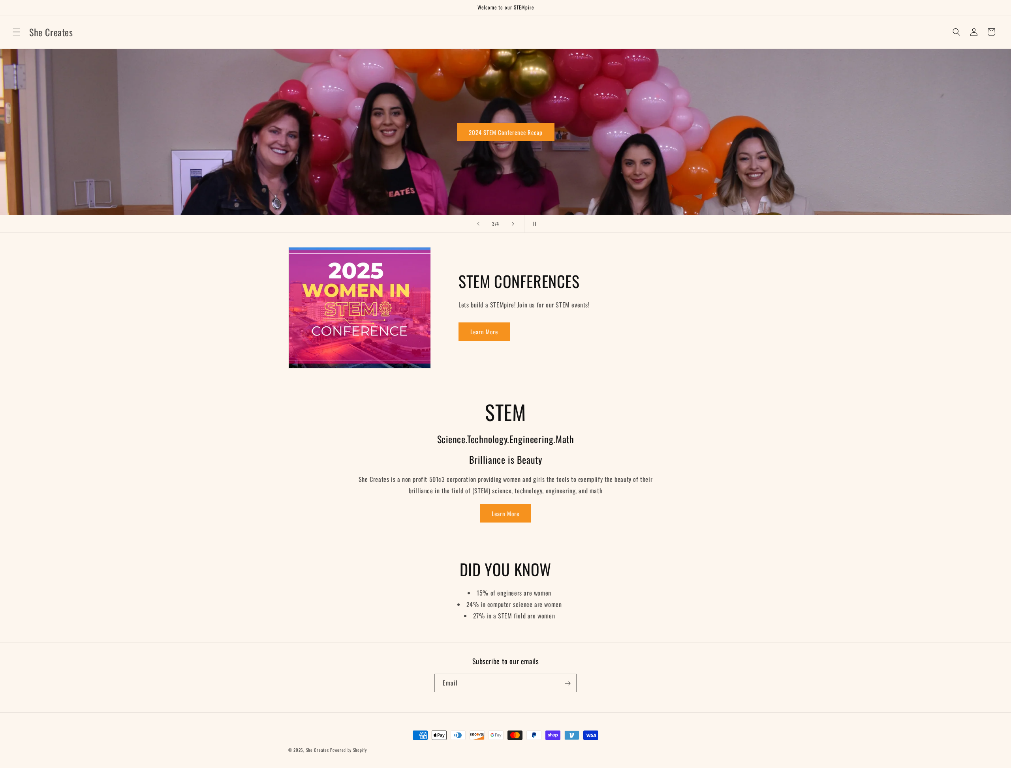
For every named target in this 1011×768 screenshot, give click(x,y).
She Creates (317, 750)
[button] (16, 32)
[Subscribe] (567, 683)
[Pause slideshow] (532, 223)
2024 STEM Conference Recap (66, 131)
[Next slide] (513, 223)
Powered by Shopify (348, 750)
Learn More (484, 331)
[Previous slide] (478, 223)
